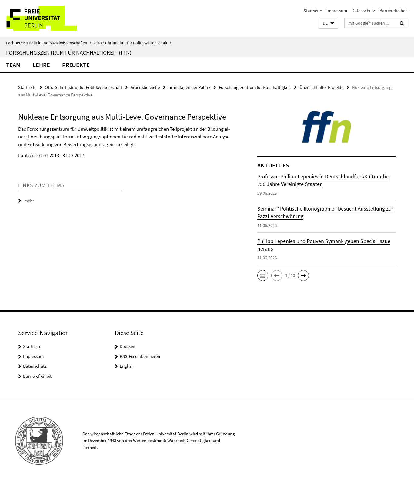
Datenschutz (363, 10)
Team (13, 65)
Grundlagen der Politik (189, 87)
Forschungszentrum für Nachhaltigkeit (255, 87)
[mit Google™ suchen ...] (402, 23)
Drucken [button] (127, 346)
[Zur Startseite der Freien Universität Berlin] (51, 18)
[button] (328, 23)
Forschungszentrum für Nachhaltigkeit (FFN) (69, 52)
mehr (29, 201)
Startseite (313, 10)
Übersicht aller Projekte (321, 87)
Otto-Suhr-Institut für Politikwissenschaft (132, 43)
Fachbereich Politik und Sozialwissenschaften (48, 43)
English (127, 366)
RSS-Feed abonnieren (140, 356)
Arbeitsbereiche (145, 87)
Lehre (41, 65)
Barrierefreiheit (393, 10)
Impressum (336, 10)
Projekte (76, 65)
